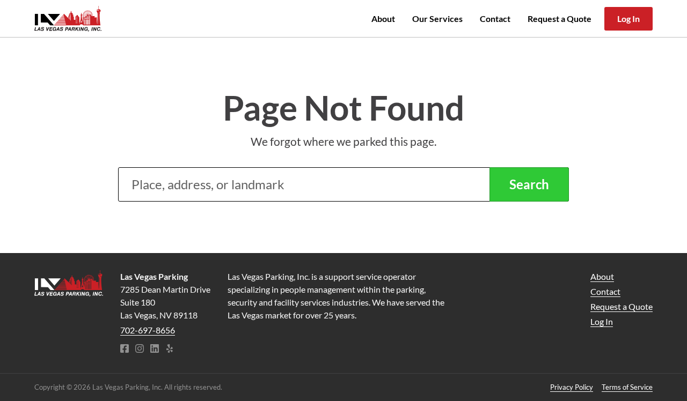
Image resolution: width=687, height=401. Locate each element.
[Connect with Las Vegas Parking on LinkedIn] (154, 349)
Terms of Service (627, 387)
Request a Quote (559, 18)
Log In (628, 18)
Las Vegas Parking (67, 19)
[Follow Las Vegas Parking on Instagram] (139, 349)
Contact (495, 18)
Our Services (437, 18)
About (383, 18)
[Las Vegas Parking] (68, 283)
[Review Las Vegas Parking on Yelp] (169, 349)
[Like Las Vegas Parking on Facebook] (124, 349)
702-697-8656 (147, 330)
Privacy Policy (571, 387)
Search (529, 184)
